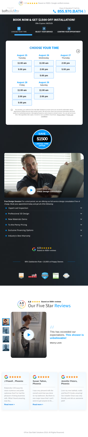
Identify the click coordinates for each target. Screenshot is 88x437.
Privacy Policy (61, 115)
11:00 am (22, 63)
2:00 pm (44, 69)
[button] (6, 322)
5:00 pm (22, 69)
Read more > (9, 404)
